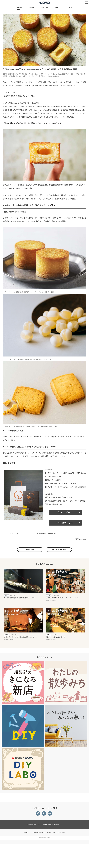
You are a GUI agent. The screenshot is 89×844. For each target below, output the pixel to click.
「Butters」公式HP (64, 512)
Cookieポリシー (51, 832)
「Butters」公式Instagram (64, 523)
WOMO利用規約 (47, 824)
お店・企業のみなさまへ (33, 824)
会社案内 (26, 832)
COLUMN (18, 7)
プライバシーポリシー (37, 832)
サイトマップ (57, 824)
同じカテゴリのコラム (59, 550)
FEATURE (44, 7)
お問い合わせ (61, 832)
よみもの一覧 (30, 550)
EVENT (31, 7)
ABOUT (70, 7)
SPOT (57, 7)
